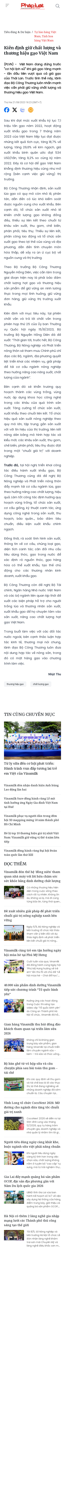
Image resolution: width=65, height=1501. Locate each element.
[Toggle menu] (7, 6)
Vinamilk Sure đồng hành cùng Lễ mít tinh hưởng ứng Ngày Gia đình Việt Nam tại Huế (31, 803)
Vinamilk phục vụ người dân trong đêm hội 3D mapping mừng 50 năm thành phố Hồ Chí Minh (31, 820)
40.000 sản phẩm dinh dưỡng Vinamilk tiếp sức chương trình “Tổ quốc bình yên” (32, 989)
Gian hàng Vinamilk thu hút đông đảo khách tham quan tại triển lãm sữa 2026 (32, 1028)
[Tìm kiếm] (58, 6)
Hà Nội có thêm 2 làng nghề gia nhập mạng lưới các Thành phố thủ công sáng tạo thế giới (31, 1220)
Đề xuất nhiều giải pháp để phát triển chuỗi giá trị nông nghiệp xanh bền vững (32, 915)
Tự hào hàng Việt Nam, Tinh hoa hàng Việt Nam (45, 36)
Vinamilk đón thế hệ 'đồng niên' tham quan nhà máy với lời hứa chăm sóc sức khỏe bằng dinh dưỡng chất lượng (32, 876)
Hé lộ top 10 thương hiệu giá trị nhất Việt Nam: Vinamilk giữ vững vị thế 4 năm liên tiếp (31, 837)
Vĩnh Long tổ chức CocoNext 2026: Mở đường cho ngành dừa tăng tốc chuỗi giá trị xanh (32, 1107)
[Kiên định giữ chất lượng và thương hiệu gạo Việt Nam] (32, 6)
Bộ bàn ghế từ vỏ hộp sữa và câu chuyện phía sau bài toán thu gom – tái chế (31, 1068)
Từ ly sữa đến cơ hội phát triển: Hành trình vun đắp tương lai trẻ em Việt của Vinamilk (30, 768)
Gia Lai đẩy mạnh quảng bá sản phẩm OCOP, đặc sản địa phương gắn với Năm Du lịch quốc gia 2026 (32, 1181)
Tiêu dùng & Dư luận (17, 32)
